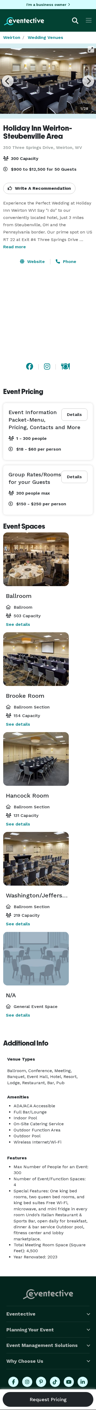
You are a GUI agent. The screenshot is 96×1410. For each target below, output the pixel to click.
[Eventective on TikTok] (55, 1382)
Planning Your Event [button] (30, 1329)
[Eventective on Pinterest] (41, 1382)
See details (18, 624)
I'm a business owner (46, 4)
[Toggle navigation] (88, 20)
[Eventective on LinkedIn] (83, 1382)
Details (74, 414)
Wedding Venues (45, 37)
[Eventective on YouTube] (69, 1382)
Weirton (11, 37)
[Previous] (8, 81)
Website (35, 261)
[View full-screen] (91, 49)
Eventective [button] (20, 1314)
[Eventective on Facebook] (13, 1382)
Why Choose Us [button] (24, 1361)
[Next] (88, 81)
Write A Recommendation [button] (42, 188)
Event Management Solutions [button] (42, 1345)
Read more (14, 246)
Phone (69, 261)
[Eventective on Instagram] (27, 1382)
